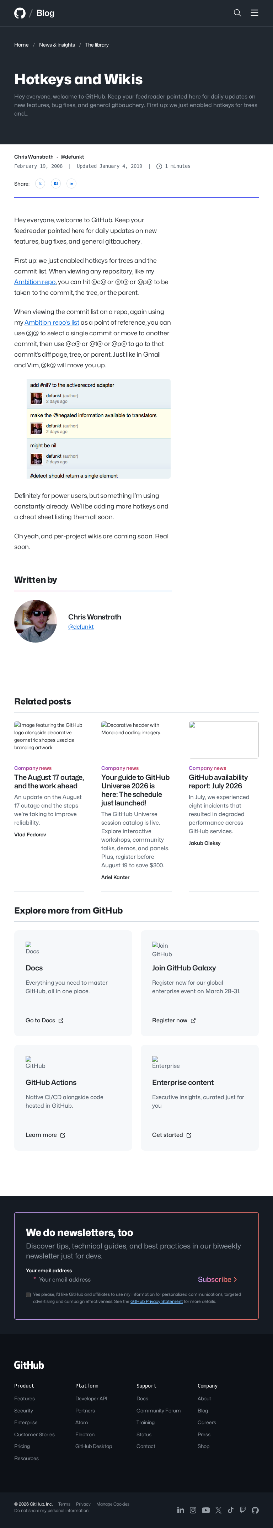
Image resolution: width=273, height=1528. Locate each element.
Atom (81, 1422)
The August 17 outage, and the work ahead (49, 781)
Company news (33, 768)
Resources (26, 1458)
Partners (85, 1410)
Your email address (49, 1270)
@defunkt (72, 157)
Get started (168, 1135)
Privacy (83, 1504)
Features (24, 1398)
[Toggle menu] (254, 13)
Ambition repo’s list (52, 322)
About (204, 1398)
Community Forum (158, 1410)
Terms (64, 1504)
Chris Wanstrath (34, 157)
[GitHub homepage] (20, 13)
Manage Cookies (112, 1504)
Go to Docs (41, 1020)
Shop (203, 1446)
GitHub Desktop (93, 1446)
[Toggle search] (237, 13)
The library (97, 45)
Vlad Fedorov (30, 834)
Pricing (22, 1446)
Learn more (42, 1135)
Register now (170, 1020)
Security (23, 1410)
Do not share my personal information (51, 1510)
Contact (145, 1446)
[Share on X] (40, 183)
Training (145, 1422)
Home (21, 45)
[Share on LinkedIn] (71, 183)
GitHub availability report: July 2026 (218, 781)
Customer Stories (34, 1434)
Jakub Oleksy (204, 843)
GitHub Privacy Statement (156, 1301)
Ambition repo (35, 282)
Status (143, 1434)
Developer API (91, 1398)
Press (204, 1434)
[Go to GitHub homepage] (29, 1367)
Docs (142, 1398)
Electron (85, 1434)
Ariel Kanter (115, 877)
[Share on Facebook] (56, 183)
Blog (45, 13)
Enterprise (26, 1422)
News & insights (57, 45)
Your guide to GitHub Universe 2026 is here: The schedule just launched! (135, 790)
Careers (207, 1422)
